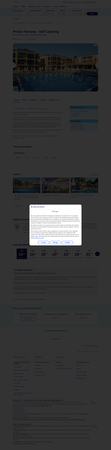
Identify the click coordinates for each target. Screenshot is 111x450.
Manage (55, 242)
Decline (67, 242)
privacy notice (40, 238)
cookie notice (34, 236)
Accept (43, 242)
